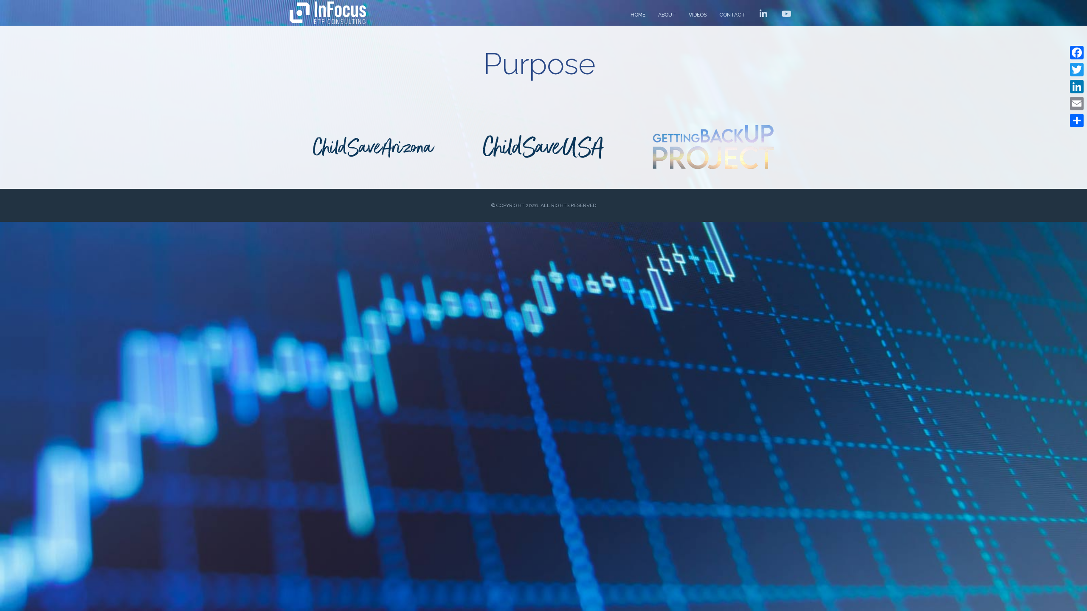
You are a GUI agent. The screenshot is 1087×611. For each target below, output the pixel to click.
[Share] (1076, 120)
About (667, 15)
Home (638, 15)
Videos (698, 15)
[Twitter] (1076, 69)
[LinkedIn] (1076, 86)
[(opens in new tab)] (373, 147)
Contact (732, 15)
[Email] (1076, 103)
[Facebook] (1076, 52)
